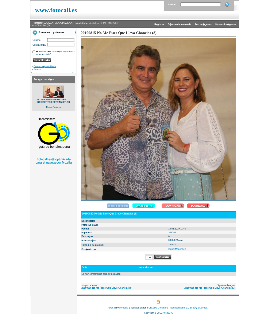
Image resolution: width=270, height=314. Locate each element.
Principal (37, 23)
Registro (38, 69)
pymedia (123, 307)
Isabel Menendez (177, 249)
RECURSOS (80, 23)
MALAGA (48, 23)
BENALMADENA (63, 23)
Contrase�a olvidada (45, 66)
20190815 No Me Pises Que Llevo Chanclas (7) (209, 288)
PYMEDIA (167, 312)
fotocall (112, 307)
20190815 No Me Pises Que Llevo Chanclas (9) (106, 288)
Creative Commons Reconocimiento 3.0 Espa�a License (177, 307)
